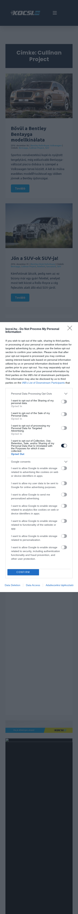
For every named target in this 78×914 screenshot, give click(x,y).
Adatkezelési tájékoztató (59, 585)
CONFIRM (23, 572)
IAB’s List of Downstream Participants (43, 382)
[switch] (64, 401)
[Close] (70, 329)
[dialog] (39, 457)
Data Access (33, 585)
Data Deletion (12, 585)
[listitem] (39, 394)
